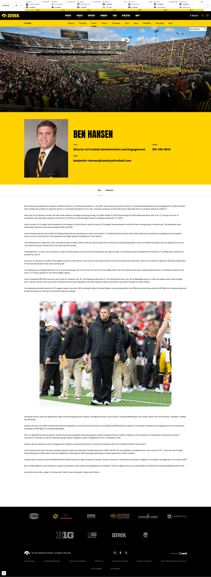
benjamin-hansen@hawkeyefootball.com (102, 160)
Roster (94, 23)
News (136, 23)
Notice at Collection (144, 561)
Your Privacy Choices (120, 561)
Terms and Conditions (77, 561)
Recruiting (160, 23)
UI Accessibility (96, 569)
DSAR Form (99, 561)
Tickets (79, 15)
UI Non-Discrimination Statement (173, 561)
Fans (115, 15)
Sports (68, 15)
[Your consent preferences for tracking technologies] (4, 573)
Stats (127, 23)
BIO (99, 190)
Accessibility (115, 569)
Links (37, 10)
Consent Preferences (52, 561)
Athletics (126, 15)
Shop (138, 15)
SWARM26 (147, 23)
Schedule (82, 23)
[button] (21, 5)
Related (109, 190)
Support (91, 15)
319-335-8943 (161, 149)
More (170, 23)
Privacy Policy (30, 561)
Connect (104, 15)
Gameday (116, 23)
